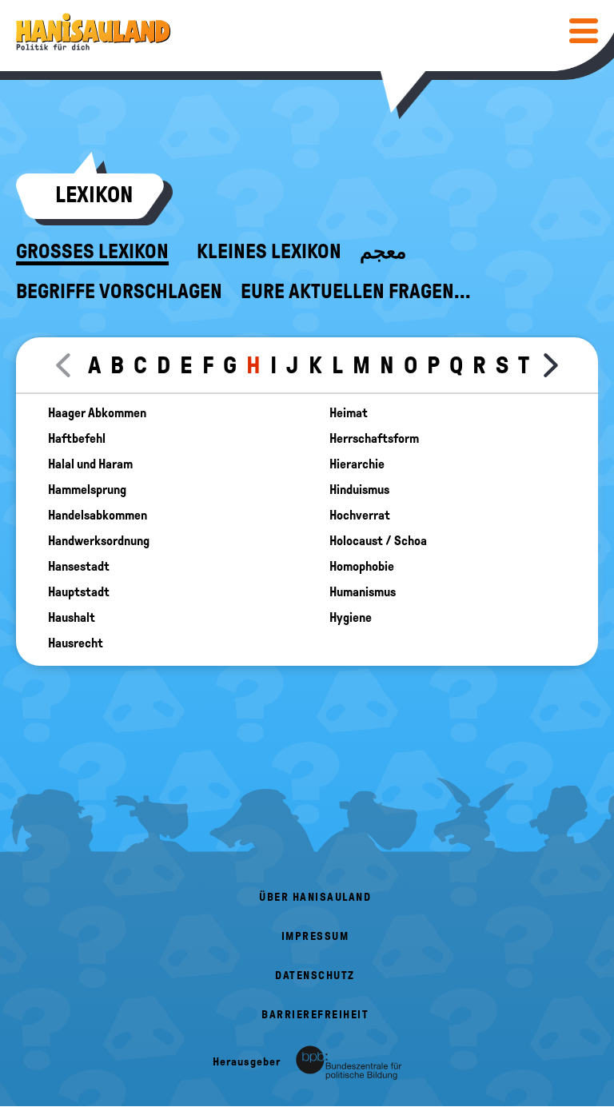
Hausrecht (75, 643)
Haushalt (71, 617)
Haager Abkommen (97, 413)
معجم (383, 251)
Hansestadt (79, 566)
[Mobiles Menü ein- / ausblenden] (583, 30)
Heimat (348, 413)
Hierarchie (357, 464)
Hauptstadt (79, 592)
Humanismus (362, 592)
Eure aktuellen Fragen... (356, 291)
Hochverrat (359, 515)
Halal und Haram (90, 464)
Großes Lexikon (92, 251)
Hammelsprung (87, 490)
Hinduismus (359, 490)
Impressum (315, 936)
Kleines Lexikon (269, 251)
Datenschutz (315, 976)
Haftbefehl (77, 438)
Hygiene (350, 617)
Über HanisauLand (315, 897)
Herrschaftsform (374, 438)
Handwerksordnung (99, 541)
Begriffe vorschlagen (119, 291)
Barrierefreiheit (315, 1015)
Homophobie (361, 566)
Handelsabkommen (97, 515)
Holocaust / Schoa (378, 541)
